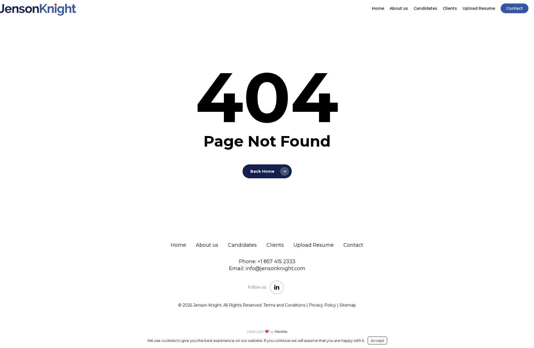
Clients (275, 245)
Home (178, 245)
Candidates (242, 245)
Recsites (281, 331)
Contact (353, 245)
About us (207, 245)
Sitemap (348, 305)
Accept (377, 340)
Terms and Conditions (284, 305)
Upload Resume (313, 245)
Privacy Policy (322, 305)
